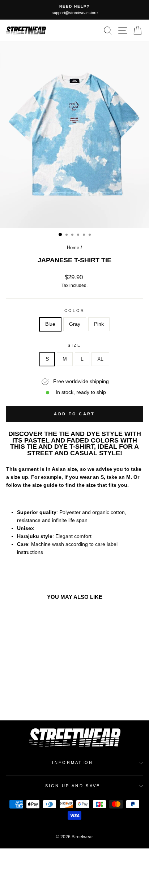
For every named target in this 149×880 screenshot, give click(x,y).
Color (74, 310)
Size (74, 345)
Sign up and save (73, 786)
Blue (50, 324)
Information (72, 762)
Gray (74, 324)
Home (73, 247)
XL (100, 359)
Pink (99, 324)
